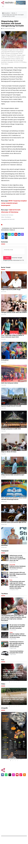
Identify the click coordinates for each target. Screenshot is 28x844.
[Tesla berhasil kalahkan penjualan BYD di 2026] (4, 653)
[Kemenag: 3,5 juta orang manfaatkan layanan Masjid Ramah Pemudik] (14, 396)
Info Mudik (18, 788)
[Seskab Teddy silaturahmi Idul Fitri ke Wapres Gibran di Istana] (14, 442)
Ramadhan (7, 13)
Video (11, 632)
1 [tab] (9, 682)
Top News (4, 593)
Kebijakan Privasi (20, 816)
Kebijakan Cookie (20, 819)
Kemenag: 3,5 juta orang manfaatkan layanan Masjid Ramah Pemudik (12, 405)
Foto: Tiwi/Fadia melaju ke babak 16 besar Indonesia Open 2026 (12, 336)
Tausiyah (18, 793)
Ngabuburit (18, 782)
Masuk (17, 808)
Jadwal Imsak (19, 799)
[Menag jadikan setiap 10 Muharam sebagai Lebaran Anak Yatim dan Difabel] (14, 302)
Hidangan (18, 785)
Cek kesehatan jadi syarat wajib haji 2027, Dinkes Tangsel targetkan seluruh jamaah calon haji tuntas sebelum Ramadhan (17, 585)
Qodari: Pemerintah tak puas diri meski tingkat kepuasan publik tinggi (13, 288)
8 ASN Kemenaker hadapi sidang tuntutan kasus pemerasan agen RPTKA (13, 521)
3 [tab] (14, 682)
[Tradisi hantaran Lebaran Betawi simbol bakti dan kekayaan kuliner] (14, 373)
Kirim (7, 257)
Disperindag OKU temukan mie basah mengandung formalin (13, 15)
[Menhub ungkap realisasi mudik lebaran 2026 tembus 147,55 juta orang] (4, 635)
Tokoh (17, 791)
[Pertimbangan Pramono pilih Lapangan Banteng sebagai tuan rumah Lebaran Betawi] (4, 644)
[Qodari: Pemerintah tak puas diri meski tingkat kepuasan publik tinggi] (14, 280)
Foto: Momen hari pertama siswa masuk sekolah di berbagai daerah (14, 498)
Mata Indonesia (5, 811)
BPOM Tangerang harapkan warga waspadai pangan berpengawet (14, 203)
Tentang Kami (19, 822)
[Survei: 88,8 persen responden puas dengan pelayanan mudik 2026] (14, 419)
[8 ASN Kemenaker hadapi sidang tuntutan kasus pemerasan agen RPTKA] (14, 512)
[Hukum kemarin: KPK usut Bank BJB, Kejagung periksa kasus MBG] (4, 574)
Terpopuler (5, 551)
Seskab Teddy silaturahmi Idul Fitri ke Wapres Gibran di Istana (13, 450)
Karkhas (3, 803)
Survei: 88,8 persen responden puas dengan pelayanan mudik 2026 (12, 428)
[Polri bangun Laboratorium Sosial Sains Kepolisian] (14, 535)
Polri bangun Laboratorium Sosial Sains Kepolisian (13, 544)
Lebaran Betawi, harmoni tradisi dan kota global (12, 359)
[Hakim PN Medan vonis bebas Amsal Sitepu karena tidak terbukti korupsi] (14, 465)
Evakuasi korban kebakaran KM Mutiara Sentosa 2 (13, 755)
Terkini (3, 780)
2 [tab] (11, 682)
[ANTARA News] (7, 2)
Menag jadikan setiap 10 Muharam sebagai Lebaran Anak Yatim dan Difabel (14, 311)
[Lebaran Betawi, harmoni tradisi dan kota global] (14, 350)
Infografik (12, 564)
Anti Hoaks (4, 805)
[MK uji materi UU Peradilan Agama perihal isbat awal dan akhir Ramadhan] (4, 627)
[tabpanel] (14, 672)
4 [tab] (16, 682)
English (17, 796)
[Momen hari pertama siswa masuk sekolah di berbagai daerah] (14, 488)
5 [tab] (18, 682)
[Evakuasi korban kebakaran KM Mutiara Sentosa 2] (4, 567)
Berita (13, 13)
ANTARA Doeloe (6, 814)
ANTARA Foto (19, 833)
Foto (10, 580)
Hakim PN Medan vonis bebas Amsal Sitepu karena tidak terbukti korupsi (12, 474)
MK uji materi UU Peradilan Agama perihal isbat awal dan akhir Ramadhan (17, 626)
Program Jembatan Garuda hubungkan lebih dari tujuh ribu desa (13, 699)
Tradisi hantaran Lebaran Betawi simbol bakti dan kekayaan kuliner (13, 382)
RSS (16, 830)
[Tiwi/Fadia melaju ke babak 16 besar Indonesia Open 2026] (14, 326)
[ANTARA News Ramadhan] (9, 770)
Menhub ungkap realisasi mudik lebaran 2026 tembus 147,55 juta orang (17, 635)
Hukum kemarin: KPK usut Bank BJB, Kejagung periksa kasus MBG (17, 574)
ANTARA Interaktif (6, 808)
